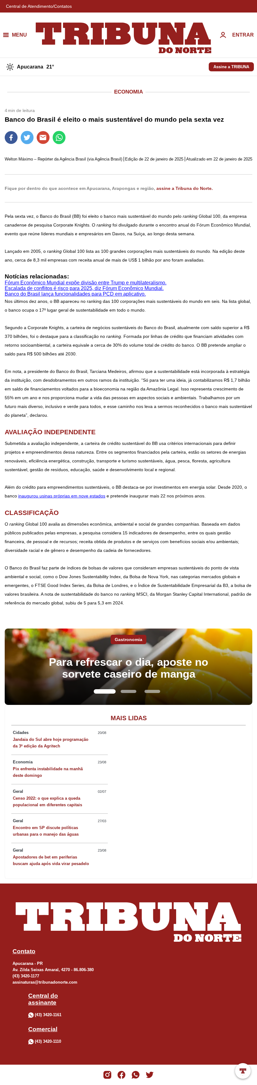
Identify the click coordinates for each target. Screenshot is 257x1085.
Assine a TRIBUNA (231, 66)
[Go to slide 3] (152, 691)
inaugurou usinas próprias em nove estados (61, 495)
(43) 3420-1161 (48, 1014)
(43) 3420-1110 (48, 1041)
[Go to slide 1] (105, 691)
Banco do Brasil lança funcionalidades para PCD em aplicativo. (75, 294)
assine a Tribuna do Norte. (184, 188)
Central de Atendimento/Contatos (39, 6)
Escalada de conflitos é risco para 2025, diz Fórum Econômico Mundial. (84, 288)
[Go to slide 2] (128, 691)
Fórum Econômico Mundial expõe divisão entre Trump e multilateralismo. (85, 282)
